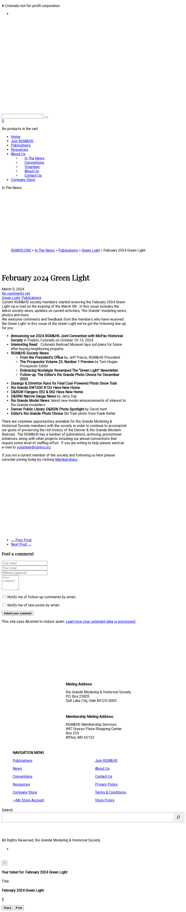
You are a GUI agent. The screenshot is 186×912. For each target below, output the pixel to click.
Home (15, 137)
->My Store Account (28, 800)
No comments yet (16, 293)
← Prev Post (21, 540)
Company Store (23, 180)
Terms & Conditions (110, 792)
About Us (18, 154)
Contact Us (33, 175)
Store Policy (105, 800)
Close (7, 908)
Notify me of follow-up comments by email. (41, 597)
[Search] (178, 817)
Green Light (11, 298)
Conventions (22, 776)
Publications (21, 145)
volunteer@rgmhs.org (34, 447)
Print (19, 908)
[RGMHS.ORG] (93, 87)
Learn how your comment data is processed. (101, 621)
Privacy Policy (106, 784)
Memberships (66, 459)
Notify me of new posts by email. (33, 605)
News (17, 768)
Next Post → (21, 544)
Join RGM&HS (22, 141)
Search (7, 810)
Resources (19, 149)
